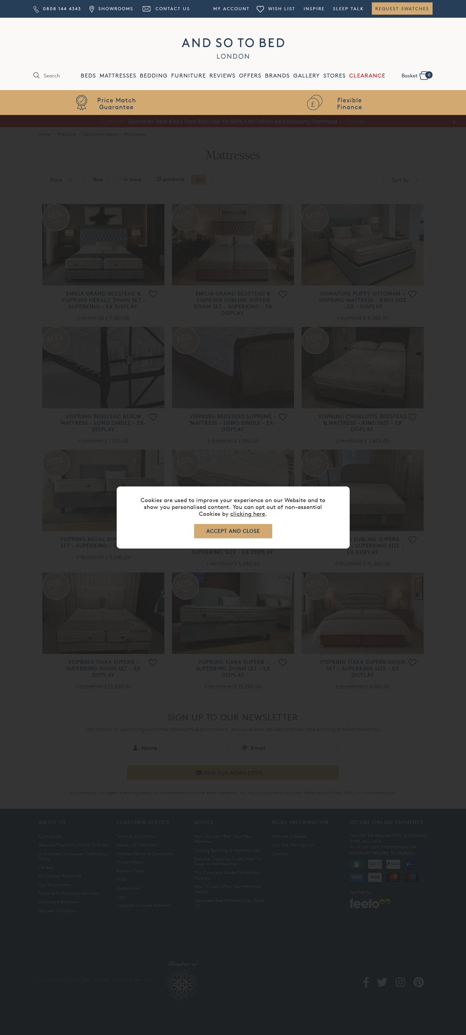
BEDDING (154, 75)
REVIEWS (222, 75)
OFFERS (250, 75)
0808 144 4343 (61, 8)
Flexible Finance (116, 103)
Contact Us (172, 8)
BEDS (88, 75)
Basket (416, 75)
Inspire (314, 8)
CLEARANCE (367, 75)
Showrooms (114, 8)
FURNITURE (188, 75)
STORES (334, 75)
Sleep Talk (348, 8)
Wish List (280, 8)
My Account (231, 8)
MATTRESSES (118, 75)
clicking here (247, 513)
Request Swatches (402, 8)
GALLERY (306, 75)
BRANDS (277, 75)
